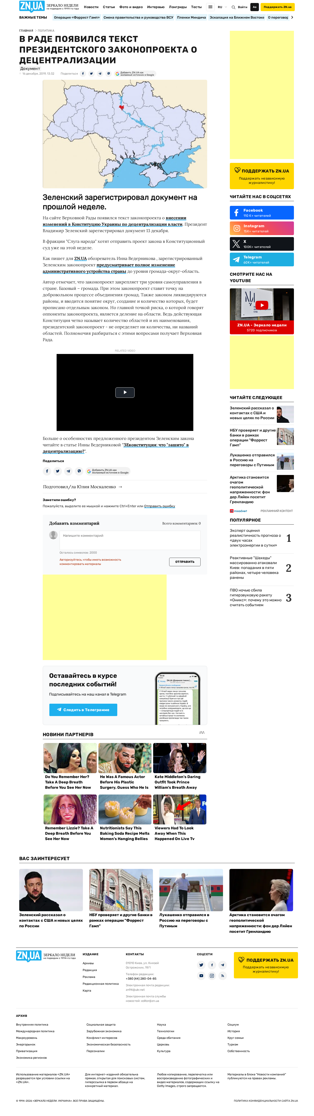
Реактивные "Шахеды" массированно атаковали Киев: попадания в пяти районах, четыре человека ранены (254, 568)
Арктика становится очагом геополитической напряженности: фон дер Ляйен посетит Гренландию (250, 489)
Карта (87, 990)
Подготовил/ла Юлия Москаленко (79, 486)
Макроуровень (26, 1038)
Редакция (90, 970)
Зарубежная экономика (104, 1031)
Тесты (196, 7)
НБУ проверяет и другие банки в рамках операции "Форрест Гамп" (253, 437)
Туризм (232, 1044)
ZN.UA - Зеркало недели (261, 325)
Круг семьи (235, 1038)
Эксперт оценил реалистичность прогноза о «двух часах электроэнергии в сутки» (255, 538)
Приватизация (26, 1051)
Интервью (156, 7)
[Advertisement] (105, 617)
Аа (255, 7)
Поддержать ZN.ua (278, 7)
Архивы (88, 963)
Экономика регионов (31, 1058)
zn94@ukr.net (135, 990)
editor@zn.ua (150, 1001)
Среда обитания (168, 1038)
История (233, 1031)
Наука (161, 1024)
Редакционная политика (101, 984)
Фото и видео (131, 7)
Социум (233, 1024)
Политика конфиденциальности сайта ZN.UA (266, 1100)
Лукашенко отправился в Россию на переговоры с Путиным (252, 460)
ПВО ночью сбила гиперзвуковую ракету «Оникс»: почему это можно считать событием (256, 597)
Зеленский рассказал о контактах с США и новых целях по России (252, 413)
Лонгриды (178, 7)
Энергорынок (25, 1044)
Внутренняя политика (32, 1024)
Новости (91, 7)
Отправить (185, 562)
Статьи (109, 7)
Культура (163, 1051)
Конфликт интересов (102, 1038)
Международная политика (35, 1031)
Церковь (163, 1044)
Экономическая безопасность (109, 1044)
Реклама (89, 977)
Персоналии (96, 1051)
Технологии (165, 1031)
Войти (242, 7)
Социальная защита (101, 1024)
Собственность (238, 1051)
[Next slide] (291, 17)
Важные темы (33, 17)
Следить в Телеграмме (86, 710)
